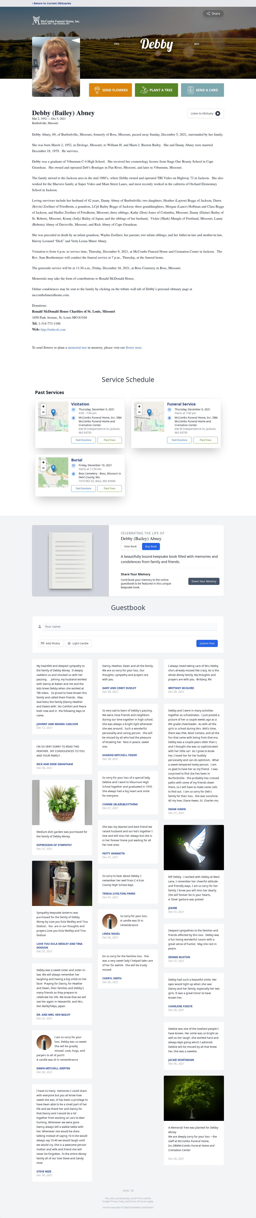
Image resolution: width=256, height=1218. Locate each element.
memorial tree (77, 347)
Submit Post (207, 643)
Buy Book (151, 546)
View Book (130, 546)
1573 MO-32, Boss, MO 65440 (97, 481)
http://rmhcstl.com (53, 329)
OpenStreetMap (132, 1207)
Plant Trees (109, 440)
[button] (53, 413)
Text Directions (83, 440)
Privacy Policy (117, 1201)
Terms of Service (138, 1201)
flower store (133, 347)
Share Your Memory (204, 581)
